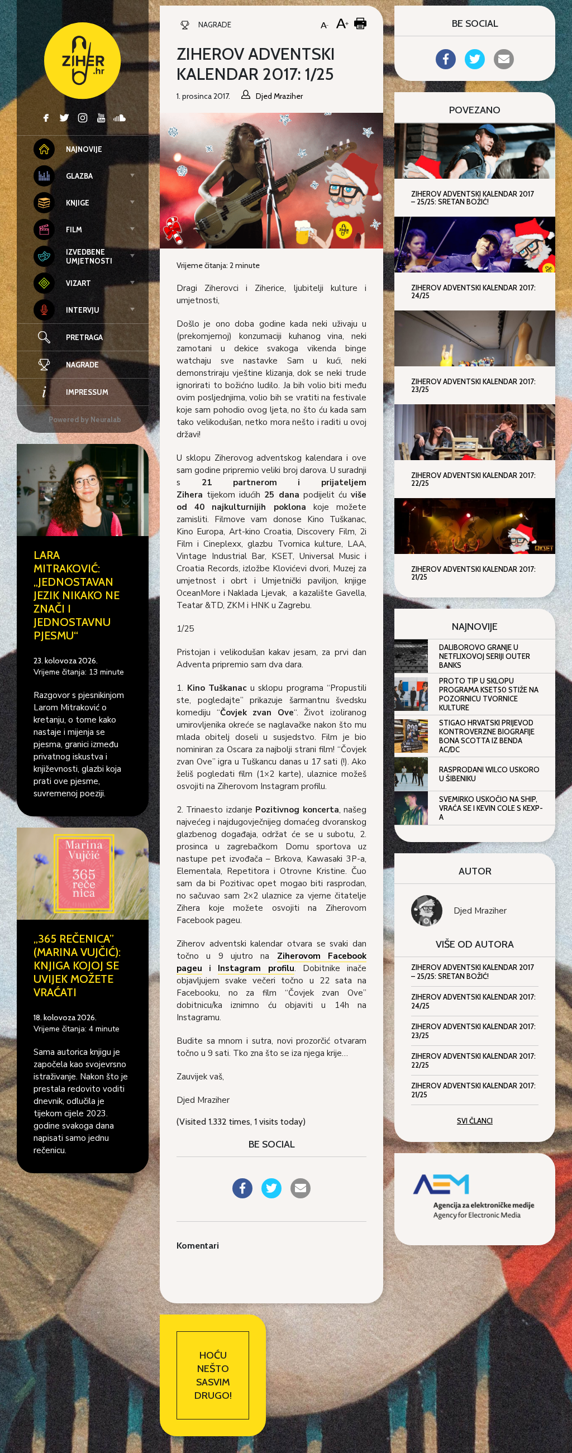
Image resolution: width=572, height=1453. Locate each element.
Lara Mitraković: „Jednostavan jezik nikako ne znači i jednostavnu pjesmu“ (77, 595)
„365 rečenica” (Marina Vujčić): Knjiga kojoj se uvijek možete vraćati (77, 965)
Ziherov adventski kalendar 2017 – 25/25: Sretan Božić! (472, 972)
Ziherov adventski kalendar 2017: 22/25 (473, 1060)
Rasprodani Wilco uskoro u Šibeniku (489, 774)
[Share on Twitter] (271, 1195)
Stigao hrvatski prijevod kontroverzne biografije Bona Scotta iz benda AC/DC (487, 736)
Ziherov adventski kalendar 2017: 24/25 (473, 1001)
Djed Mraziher (480, 910)
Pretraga (84, 337)
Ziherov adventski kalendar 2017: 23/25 (473, 1031)
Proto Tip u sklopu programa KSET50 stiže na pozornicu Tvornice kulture (488, 694)
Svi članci (475, 1120)
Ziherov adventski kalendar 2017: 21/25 (473, 1090)
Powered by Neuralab (85, 419)
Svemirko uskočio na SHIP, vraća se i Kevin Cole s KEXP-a (491, 808)
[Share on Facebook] (242, 1195)
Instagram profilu (256, 968)
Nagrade (82, 364)
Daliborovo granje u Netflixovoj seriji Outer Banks (484, 656)
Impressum (87, 392)
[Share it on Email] (300, 1195)
